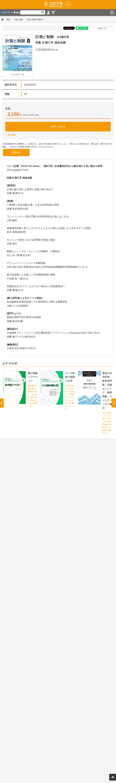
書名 (18, 13)
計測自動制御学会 (45, 49)
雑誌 (8, 19)
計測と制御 (18, 19)
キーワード (8, 13)
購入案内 (12, 134)
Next (113, 403)
